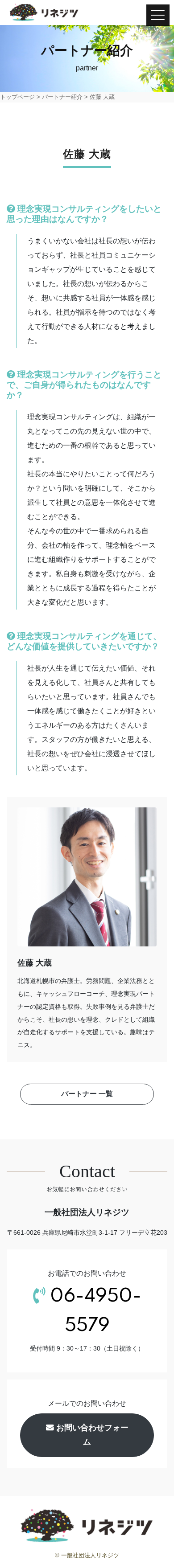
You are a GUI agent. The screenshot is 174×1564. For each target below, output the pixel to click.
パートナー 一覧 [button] (87, 1093)
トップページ (17, 97)
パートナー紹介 (62, 97)
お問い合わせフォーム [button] (91, 1434)
